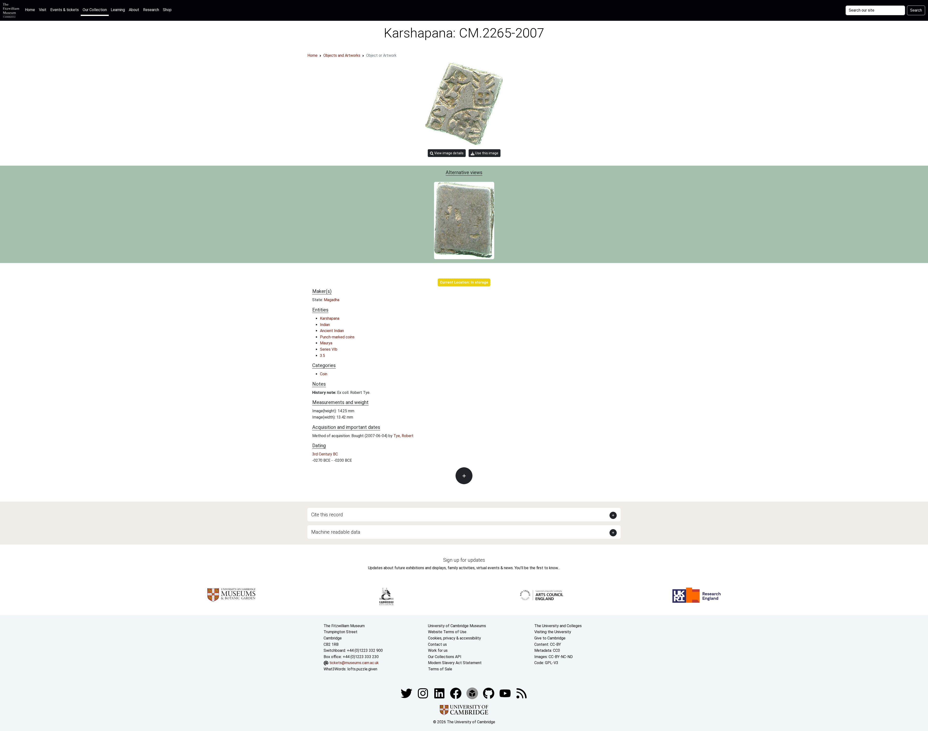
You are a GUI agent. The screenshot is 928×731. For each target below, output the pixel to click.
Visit (42, 9)
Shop (167, 9)
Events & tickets (64, 9)
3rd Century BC (325, 454)
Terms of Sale (440, 669)
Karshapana (329, 318)
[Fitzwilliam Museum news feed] (521, 693)
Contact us (437, 644)
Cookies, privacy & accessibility (454, 638)
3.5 (322, 355)
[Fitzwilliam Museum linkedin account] (456, 693)
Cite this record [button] (327, 515)
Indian (325, 324)
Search (916, 10)
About (134, 9)
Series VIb (328, 349)
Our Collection (95, 9)
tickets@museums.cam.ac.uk (354, 662)
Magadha (331, 300)
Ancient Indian (332, 330)
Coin (323, 374)
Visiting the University (552, 632)
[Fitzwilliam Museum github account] (489, 693)
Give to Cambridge (550, 638)
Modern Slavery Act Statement (455, 662)
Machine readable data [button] (335, 532)
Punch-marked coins (337, 337)
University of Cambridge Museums (457, 626)
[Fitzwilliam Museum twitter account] (407, 693)
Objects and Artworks (341, 55)
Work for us (438, 650)
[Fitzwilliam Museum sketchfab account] (472, 693)
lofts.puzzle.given (362, 669)
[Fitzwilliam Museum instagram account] (423, 693)
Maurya (326, 343)
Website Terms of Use (447, 632)
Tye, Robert (403, 435)
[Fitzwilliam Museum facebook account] (440, 693)
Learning (118, 9)
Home (31, 9)
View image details (449, 153)
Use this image (486, 153)
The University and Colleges (558, 626)
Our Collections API (444, 656)
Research (151, 9)
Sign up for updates (464, 560)
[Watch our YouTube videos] (505, 693)
